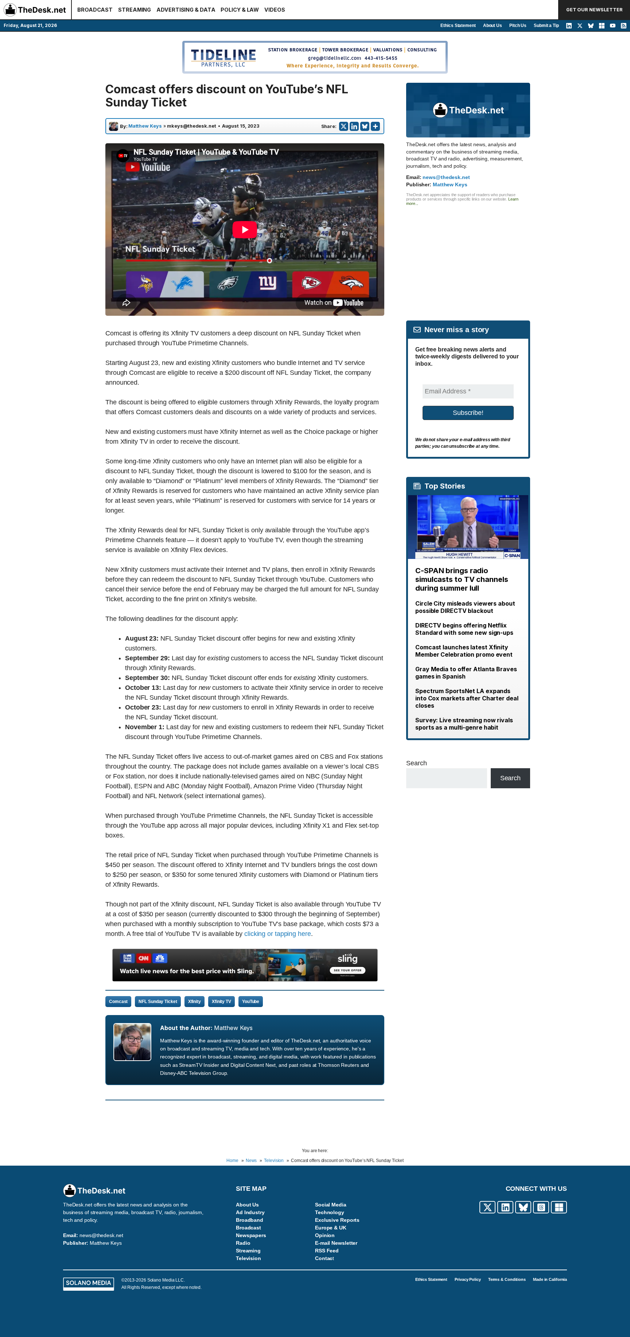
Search (416, 763)
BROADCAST (95, 10)
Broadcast (248, 1228)
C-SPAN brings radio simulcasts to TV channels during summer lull (461, 579)
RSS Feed (327, 1251)
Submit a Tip (546, 25)
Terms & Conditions (507, 1279)
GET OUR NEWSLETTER (594, 9)
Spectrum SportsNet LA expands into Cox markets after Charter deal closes (466, 698)
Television (248, 1258)
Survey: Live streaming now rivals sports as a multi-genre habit (464, 723)
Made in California (550, 1279)
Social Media (330, 1205)
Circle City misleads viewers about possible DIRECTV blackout (465, 607)
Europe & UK (330, 1228)
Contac (323, 1258)
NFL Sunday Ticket (158, 1001)
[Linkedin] (354, 126)
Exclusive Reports (337, 1220)
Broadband (249, 1220)
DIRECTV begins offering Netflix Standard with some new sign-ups (464, 629)
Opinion (325, 1235)
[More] (375, 126)
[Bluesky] (364, 126)
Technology (329, 1212)
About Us (492, 25)
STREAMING (134, 10)
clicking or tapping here (277, 933)
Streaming (248, 1251)
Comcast (118, 1001)
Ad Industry (250, 1212)
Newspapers (251, 1235)
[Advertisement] (468, 256)
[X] (343, 126)
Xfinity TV (221, 1001)
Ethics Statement (457, 25)
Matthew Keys (145, 126)
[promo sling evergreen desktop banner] (245, 979)
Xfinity (194, 1001)
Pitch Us (517, 25)
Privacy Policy (468, 1279)
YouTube (250, 1001)
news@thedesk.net (446, 177)
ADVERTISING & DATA (185, 10)
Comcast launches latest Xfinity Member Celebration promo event (464, 651)
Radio (243, 1243)
